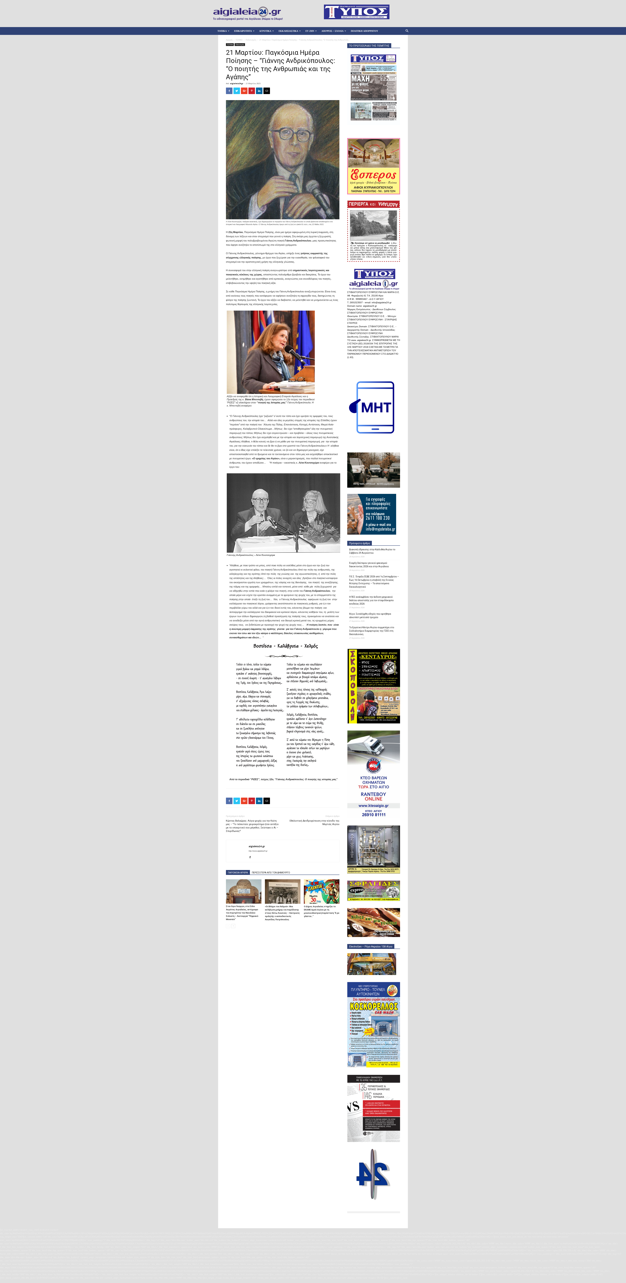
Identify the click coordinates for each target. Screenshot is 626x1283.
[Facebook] (251, 857)
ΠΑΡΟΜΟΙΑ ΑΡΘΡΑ (238, 872)
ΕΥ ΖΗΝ (310, 31)
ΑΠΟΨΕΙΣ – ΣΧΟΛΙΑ (332, 31)
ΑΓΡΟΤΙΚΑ (265, 31)
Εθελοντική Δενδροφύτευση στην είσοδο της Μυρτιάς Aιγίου (314, 822)
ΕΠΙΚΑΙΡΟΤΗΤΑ (243, 31)
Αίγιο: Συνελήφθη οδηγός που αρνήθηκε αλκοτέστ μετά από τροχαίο (370, 616)
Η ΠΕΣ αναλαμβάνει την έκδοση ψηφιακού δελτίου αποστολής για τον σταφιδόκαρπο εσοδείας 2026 (371, 600)
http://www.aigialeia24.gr (258, 851)
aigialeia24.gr (236, 83)
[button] (407, 31)
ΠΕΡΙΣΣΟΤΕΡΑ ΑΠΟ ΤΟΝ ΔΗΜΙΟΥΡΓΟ (271, 872)
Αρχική (229, 39)
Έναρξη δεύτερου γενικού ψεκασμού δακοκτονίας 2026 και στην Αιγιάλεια (369, 565)
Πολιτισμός (251, 39)
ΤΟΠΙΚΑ (222, 31)
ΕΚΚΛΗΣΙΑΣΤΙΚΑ (288, 31)
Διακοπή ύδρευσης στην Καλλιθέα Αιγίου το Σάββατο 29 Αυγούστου (372, 551)
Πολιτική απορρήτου (364, 31)
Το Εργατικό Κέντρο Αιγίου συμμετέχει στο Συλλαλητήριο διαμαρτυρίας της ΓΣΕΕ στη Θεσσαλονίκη (371, 631)
